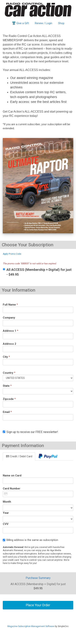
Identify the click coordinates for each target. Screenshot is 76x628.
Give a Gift (22, 23)
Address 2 (9, 343)
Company (9, 317)
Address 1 (10, 330)
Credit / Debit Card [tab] (20, 456)
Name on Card (12, 475)
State (7, 385)
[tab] (48, 456)
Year (6, 513)
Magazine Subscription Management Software (30, 626)
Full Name (10, 304)
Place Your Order (38, 605)
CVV (5, 524)
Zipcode (9, 399)
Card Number (11, 488)
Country (9, 372)
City (6, 356)
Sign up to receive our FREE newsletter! (32, 432)
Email (7, 412)
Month (7, 501)
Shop (61, 23)
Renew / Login (43, 23)
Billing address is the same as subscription (32, 540)
